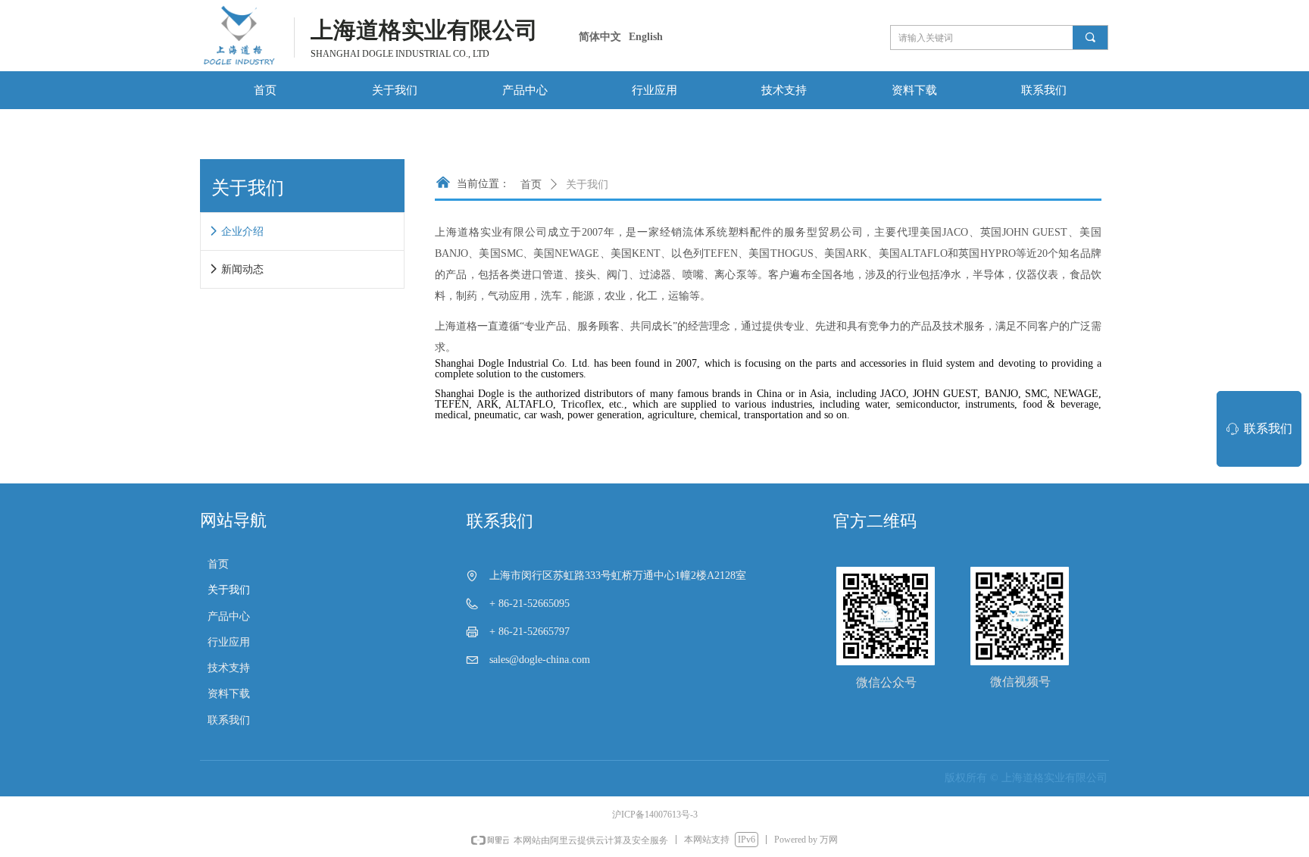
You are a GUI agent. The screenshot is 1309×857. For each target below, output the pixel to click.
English (646, 36)
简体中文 (600, 36)
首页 (531, 184)
